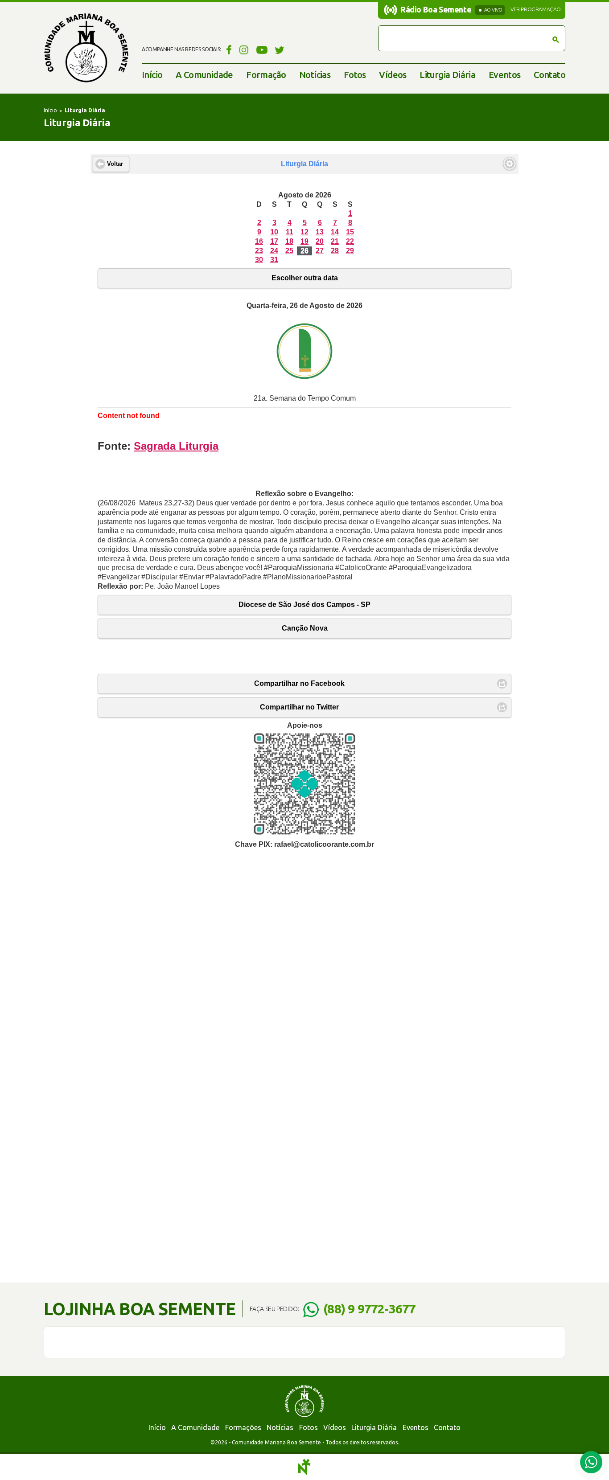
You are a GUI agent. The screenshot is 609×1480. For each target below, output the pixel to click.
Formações (243, 1427)
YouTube (261, 49)
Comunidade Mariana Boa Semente (86, 47)
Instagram (244, 49)
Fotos (355, 75)
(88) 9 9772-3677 (369, 1309)
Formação (266, 75)
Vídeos (392, 75)
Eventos (505, 75)
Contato (549, 75)
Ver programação (535, 9)
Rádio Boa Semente (435, 9)
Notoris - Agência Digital (304, 1467)
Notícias (314, 75)
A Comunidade (204, 75)
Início (152, 75)
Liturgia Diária (447, 75)
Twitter (279, 49)
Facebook (227, 49)
